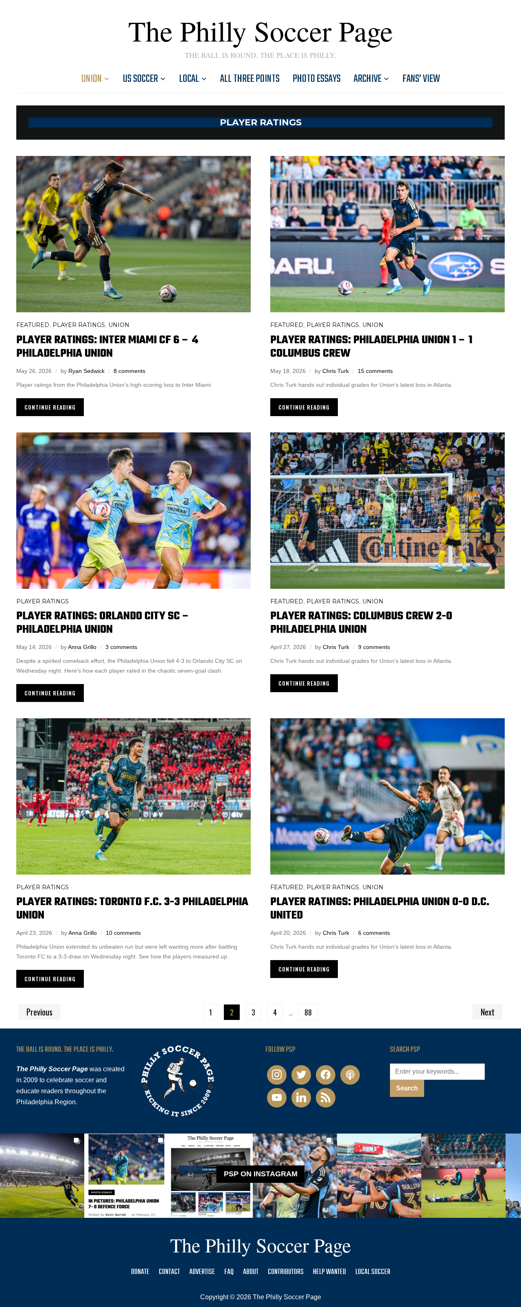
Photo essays (317, 79)
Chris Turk (335, 371)
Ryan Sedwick (86, 371)
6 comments (374, 933)
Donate (140, 1272)
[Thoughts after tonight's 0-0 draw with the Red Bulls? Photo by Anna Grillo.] (379, 1176)
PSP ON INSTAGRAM (261, 1174)
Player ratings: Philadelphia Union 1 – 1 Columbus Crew (371, 346)
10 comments (123, 933)
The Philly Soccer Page (260, 30)
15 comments (375, 371)
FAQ (229, 1272)
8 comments (129, 371)
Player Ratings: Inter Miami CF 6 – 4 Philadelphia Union (107, 346)
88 (308, 1012)
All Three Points (250, 79)
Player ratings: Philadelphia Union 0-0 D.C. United (379, 908)
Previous (39, 1012)
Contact (169, 1272)
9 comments (374, 647)
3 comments (121, 647)
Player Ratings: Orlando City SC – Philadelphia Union (103, 622)
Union (91, 79)
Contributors (286, 1272)
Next (488, 1012)
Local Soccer (372, 1272)
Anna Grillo (82, 647)
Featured (32, 325)
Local (189, 79)
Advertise (202, 1272)
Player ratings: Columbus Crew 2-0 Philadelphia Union (361, 622)
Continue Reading (50, 407)
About (250, 1272)
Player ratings (79, 325)
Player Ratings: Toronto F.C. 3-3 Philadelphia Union (132, 908)
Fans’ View (421, 79)
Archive (367, 79)
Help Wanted (329, 1272)
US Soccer (140, 79)
